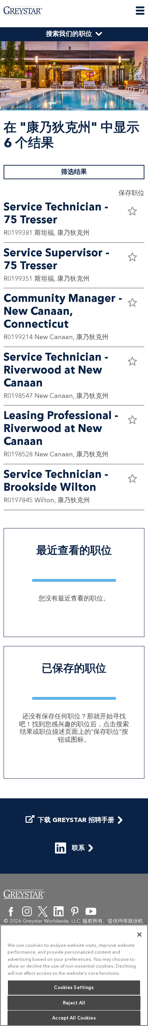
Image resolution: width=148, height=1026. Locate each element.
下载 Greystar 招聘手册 (76, 820)
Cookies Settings (74, 987)
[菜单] (140, 10)
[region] (74, 975)
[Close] (139, 934)
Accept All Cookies (74, 1018)
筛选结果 (74, 172)
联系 (78, 848)
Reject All (74, 1003)
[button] (132, 210)
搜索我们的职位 (69, 34)
